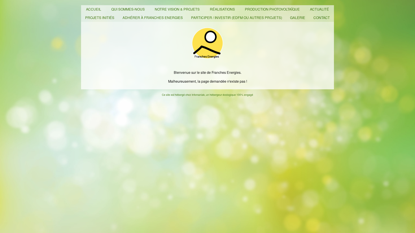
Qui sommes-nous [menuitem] (128, 9)
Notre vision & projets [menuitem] (177, 9)
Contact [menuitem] (321, 17)
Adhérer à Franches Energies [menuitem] (153, 17)
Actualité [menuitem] (319, 9)
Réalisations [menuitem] (222, 9)
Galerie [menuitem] (297, 17)
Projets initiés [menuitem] (99, 17)
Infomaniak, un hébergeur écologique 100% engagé (222, 94)
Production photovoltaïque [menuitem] (272, 9)
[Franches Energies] (207, 42)
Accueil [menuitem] (93, 9)
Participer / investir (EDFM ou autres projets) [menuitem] (236, 17)
